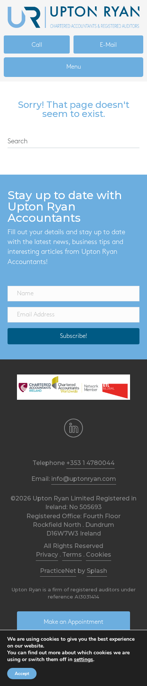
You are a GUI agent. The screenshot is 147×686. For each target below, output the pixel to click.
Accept (22, 674)
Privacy (47, 554)
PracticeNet (58, 570)
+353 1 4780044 (90, 463)
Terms (72, 554)
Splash (97, 570)
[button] (73, 336)
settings (83, 659)
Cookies (98, 554)
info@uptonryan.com (83, 478)
